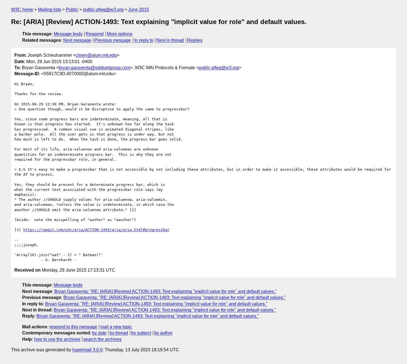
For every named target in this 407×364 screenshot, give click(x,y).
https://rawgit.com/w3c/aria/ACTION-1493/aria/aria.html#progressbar (96, 230)
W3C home (22, 9)
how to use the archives (57, 339)
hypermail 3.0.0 (87, 349)
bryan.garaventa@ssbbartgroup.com (94, 67)
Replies (194, 40)
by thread (119, 333)
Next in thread (170, 40)
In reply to (143, 40)
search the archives (102, 339)
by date (99, 333)
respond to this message (73, 326)
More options (119, 34)
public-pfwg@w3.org (103, 9)
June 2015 (138, 9)
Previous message (112, 40)
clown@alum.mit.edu (96, 55)
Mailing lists (49, 9)
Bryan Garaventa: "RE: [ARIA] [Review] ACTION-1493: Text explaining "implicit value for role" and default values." (165, 291)
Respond (95, 34)
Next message (77, 40)
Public (72, 9)
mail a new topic (116, 326)
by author (163, 333)
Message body (68, 34)
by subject (141, 333)
